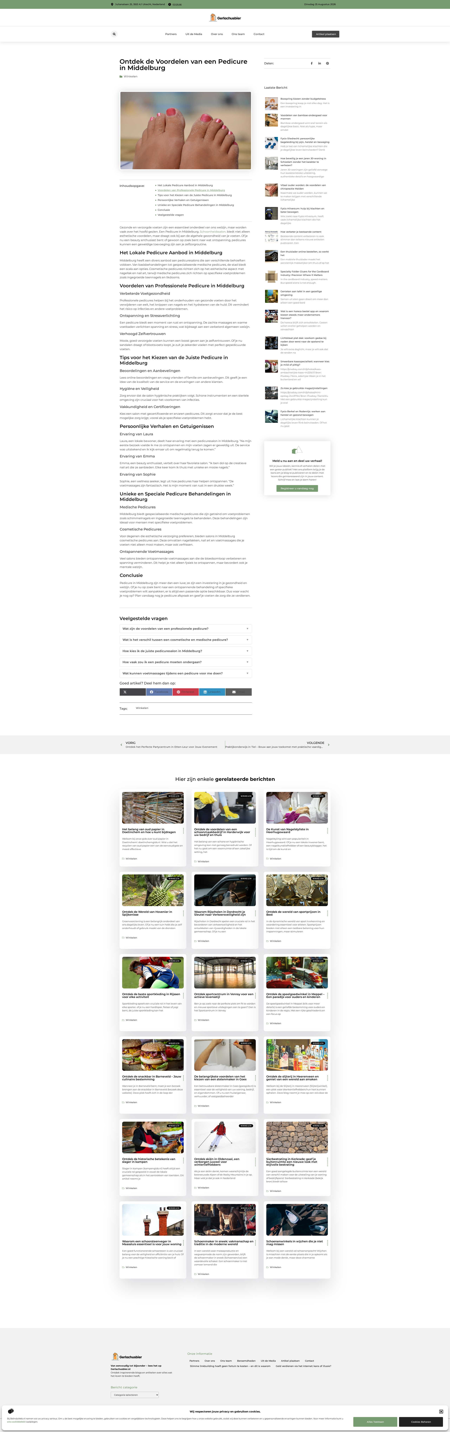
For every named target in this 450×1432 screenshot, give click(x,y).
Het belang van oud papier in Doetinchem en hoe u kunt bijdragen (149, 831)
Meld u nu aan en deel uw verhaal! (297, 461)
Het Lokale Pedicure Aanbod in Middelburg (185, 185)
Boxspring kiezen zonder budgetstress (303, 98)
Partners (171, 34)
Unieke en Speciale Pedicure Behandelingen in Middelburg (196, 205)
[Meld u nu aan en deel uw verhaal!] (297, 450)
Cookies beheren (421, 1421)
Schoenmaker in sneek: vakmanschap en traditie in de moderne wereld (223, 1243)
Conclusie (164, 209)
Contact (259, 34)
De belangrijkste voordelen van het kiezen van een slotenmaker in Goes (220, 1078)
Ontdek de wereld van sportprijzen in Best (293, 913)
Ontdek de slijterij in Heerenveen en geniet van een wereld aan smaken (292, 1078)
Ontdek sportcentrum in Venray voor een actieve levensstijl (223, 995)
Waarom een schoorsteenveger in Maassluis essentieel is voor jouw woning (151, 1243)
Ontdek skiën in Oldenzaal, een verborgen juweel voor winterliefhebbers (216, 1161)
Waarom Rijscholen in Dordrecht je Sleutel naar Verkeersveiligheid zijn (220, 913)
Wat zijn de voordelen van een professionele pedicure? (186, 628)
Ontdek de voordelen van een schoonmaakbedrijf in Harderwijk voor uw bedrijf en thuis (222, 832)
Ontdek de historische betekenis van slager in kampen (148, 1160)
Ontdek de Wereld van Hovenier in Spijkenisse (147, 913)
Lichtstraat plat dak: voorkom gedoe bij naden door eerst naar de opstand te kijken (303, 341)
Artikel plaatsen (290, 1360)
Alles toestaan (375, 1421)
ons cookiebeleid (16, 1421)
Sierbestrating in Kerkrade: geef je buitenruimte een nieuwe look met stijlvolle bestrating (291, 1161)
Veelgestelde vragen (171, 214)
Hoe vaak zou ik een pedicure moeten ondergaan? (186, 662)
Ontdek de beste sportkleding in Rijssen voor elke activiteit (151, 995)
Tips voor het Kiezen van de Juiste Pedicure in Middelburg (195, 195)
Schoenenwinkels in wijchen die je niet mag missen (294, 1243)
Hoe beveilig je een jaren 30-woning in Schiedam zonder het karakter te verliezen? (303, 162)
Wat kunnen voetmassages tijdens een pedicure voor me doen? (186, 673)
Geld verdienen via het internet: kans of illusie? (303, 1366)
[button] (441, 1411)
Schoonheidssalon (213, 231)
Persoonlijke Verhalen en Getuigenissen (183, 200)
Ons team (238, 34)
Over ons (217, 34)
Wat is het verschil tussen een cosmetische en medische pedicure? (186, 639)
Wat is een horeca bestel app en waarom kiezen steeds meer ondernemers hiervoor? (305, 315)
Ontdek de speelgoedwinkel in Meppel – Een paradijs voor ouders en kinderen (295, 995)
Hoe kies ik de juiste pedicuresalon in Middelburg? (186, 651)
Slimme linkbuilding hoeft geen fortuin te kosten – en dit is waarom (230, 1366)
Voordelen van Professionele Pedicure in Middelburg (191, 190)
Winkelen (130, 76)
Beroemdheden (246, 1360)
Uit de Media (193, 34)
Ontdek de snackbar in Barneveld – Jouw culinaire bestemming (151, 1078)
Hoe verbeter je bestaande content (301, 231)
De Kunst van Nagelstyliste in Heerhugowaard (287, 831)
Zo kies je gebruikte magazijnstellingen (304, 388)
